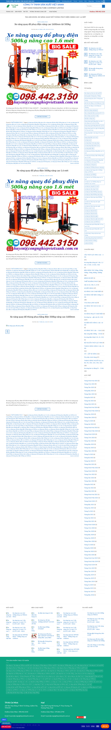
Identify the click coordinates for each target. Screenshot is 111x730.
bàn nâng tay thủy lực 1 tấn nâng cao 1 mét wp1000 (90, 665)
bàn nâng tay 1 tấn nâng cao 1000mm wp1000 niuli (19, 665)
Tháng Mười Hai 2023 (91, 427)
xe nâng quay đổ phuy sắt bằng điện (59, 143)
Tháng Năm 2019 (89, 581)
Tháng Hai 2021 (89, 518)
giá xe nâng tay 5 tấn (61, 676)
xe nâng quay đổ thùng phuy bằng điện (30, 142)
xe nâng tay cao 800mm (12, 689)
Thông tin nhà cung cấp (38, 11)
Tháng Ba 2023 (88, 457)
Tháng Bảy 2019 (89, 575)
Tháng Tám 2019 (89, 571)
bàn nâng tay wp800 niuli (40, 670)
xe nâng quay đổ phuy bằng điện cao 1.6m (32, 145)
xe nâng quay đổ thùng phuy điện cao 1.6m (37, 156)
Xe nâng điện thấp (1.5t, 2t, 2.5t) (94, 337)
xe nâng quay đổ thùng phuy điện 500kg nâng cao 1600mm (57, 145)
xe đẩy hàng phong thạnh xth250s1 (93, 238)
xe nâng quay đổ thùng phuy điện (40, 133)
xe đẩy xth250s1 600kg (91, 240)
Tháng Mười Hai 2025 (91, 380)
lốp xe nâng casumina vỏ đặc (91, 115)
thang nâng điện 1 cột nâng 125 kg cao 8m (94, 134)
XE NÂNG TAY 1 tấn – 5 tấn (92, 330)
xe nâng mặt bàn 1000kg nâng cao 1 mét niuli (80, 684)
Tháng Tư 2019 (88, 585)
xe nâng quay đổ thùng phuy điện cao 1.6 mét (26, 281)
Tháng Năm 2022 (89, 481)
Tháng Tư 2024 (88, 421)
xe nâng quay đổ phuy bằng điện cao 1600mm (39, 452)
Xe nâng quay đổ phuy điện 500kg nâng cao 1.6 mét (42, 171)
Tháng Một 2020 (89, 555)
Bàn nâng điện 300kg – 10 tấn (93, 334)
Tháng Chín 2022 (89, 474)
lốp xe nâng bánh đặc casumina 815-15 (94, 113)
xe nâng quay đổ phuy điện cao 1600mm (54, 126)
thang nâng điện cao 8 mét (91, 137)
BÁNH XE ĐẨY (88, 278)
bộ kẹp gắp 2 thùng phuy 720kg (92, 95)
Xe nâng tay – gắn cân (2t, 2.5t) (93, 317)
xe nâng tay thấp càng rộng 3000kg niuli (93, 198)
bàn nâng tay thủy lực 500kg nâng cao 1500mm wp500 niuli (72, 668)
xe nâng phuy (22, 307)
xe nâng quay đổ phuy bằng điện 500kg (27, 152)
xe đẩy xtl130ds (89, 243)
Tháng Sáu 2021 (89, 508)
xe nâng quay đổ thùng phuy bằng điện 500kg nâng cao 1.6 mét (35, 159)
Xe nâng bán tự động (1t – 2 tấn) (94, 368)
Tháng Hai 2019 (89, 591)
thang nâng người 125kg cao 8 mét (93, 676)
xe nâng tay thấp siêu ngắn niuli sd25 (94, 219)
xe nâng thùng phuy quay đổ (26, 138)
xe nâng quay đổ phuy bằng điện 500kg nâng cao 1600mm (63, 156)
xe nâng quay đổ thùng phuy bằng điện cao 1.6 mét (63, 159)
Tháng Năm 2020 (89, 541)
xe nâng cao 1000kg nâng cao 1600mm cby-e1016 (19, 684)
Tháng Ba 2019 (88, 588)
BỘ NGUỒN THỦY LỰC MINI (93, 342)
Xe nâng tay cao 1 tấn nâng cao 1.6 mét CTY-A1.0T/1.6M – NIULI (96, 62)
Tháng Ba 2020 (88, 548)
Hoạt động (53, 11)
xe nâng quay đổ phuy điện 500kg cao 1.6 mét (20, 283)
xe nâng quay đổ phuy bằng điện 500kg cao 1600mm (28, 306)
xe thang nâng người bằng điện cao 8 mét (93, 229)
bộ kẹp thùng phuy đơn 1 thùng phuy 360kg (94, 99)
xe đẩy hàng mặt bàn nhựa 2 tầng (15, 692)
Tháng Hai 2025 (89, 400)
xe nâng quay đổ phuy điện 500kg (62, 147)
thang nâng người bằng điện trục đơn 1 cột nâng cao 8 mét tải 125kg (94, 122)
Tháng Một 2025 (89, 404)
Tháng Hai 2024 (89, 424)
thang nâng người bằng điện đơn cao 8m (94, 125)
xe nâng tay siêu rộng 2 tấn (91, 189)
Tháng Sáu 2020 (89, 538)
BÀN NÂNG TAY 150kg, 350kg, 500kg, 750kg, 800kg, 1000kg (93, 271)
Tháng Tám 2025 (89, 387)
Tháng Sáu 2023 (89, 447)
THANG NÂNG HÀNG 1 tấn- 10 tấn (94, 347)
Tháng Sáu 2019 (89, 578)
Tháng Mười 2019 (89, 564)
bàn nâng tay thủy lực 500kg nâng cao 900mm (44, 668)
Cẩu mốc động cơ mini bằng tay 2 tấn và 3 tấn (95, 645)
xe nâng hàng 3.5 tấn (38, 684)
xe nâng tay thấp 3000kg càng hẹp (93, 191)
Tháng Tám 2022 (89, 477)
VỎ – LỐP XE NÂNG (90, 354)
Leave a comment (74, 163)
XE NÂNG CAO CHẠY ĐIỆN (92, 291)
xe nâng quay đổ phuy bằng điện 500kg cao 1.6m (31, 127)
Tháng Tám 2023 (89, 441)
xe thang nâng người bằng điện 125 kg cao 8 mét (94, 225)
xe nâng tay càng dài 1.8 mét (92, 186)
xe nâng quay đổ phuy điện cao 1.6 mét (20, 293)
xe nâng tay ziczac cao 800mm (92, 221)
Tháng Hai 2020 (89, 551)
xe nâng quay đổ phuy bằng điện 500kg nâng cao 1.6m (39, 131)
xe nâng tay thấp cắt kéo (91, 210)
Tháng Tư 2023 (88, 454)
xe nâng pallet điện (89, 148)
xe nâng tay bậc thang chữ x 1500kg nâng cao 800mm (93, 171)
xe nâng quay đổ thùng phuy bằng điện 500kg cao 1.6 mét (26, 270)
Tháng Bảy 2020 (89, 534)
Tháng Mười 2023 (89, 434)
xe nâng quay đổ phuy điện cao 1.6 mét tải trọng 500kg (35, 290)
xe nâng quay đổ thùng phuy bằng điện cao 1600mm (24, 309)
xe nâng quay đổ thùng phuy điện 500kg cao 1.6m (21, 151)
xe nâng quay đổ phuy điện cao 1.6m (35, 135)
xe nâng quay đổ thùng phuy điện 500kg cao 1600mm (53, 142)
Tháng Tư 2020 (88, 544)
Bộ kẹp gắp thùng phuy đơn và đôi (96, 69)
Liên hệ (80, 1)
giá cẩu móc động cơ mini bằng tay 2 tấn (94, 103)
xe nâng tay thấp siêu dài (91, 213)
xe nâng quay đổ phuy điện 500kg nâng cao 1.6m (56, 135)
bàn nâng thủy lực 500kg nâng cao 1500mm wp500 (90, 670)
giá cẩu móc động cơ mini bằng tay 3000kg (93, 106)
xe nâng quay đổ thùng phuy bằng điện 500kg (64, 131)
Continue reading (42, 116)
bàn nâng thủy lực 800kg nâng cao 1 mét (16, 673)
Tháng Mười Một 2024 (91, 411)
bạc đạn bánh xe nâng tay (13, 676)
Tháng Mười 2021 (89, 501)
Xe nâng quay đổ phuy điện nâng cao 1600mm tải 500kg (42, 24)
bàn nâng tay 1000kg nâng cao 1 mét (67, 665)
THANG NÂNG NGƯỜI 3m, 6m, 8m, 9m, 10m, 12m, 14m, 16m (94, 362)
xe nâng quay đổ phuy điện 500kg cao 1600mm (60, 133)
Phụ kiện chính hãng (90, 357)
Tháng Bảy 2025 (89, 390)
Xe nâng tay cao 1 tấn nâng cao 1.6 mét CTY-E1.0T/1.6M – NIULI (96, 55)
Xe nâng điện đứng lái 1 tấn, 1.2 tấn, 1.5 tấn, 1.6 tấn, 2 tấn (93, 263)
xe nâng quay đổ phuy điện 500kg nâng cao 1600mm (31, 288)
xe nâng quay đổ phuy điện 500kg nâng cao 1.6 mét (57, 122)
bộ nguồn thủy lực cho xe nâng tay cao (45, 676)
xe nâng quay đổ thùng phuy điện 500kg (34, 149)
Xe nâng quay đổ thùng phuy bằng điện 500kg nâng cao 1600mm (42, 317)
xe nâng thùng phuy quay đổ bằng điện (43, 151)
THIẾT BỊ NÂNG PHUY (16, 122)
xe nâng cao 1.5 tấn (56, 681)
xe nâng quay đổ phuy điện (57, 124)
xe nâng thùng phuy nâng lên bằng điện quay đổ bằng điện (45, 154)
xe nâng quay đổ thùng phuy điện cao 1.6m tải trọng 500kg (58, 149)
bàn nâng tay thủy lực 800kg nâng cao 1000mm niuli (19, 670)
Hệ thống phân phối (67, 1)
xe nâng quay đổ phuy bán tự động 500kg (20, 275)
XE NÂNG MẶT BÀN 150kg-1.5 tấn (93, 296)
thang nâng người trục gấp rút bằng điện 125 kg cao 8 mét (94, 129)
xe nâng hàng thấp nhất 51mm (92, 145)
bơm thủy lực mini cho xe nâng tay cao (84, 673)
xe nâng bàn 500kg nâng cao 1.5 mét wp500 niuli (38, 679)
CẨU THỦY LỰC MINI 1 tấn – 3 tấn (93, 256)
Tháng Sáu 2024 (89, 414)
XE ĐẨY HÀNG (88, 288)
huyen (52, 29)
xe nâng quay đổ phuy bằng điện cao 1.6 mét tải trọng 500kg (56, 129)
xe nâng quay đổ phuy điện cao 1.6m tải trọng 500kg (50, 152)
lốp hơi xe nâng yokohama (91, 110)
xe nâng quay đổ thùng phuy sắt (72, 687)
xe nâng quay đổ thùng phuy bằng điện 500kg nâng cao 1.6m (35, 124)
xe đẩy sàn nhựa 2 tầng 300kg (31, 692)
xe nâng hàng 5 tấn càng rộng (92, 143)
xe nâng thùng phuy (68, 152)
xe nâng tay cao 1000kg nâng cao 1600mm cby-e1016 (93, 182)
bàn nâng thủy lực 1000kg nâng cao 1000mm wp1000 (41, 673)
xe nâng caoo (88, 140)
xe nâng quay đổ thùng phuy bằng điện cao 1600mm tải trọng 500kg (34, 143)
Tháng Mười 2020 (89, 524)
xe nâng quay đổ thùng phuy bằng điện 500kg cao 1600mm (20, 272)
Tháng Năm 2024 (89, 417)
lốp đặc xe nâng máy (89, 118)
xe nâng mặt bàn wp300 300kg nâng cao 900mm (19, 687)
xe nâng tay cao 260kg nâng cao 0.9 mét (91, 687)
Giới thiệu (57, 1)
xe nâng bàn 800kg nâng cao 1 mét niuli (61, 679)
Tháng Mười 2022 (89, 471)
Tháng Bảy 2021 (89, 504)
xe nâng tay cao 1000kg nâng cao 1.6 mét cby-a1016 (33, 689)
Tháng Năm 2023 (89, 451)
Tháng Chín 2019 (89, 568)
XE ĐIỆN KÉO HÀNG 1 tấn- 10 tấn (93, 324)
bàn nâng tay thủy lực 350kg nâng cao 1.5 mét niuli (19, 668)
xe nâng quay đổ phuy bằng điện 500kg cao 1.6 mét (28, 158)
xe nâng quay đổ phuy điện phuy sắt (36, 122)
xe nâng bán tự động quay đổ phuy (56, 136)
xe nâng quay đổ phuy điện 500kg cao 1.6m (61, 161)
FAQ (85, 1)
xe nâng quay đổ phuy (18, 274)
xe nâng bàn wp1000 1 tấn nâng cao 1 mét (17, 681)
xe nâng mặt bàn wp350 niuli (39, 687)
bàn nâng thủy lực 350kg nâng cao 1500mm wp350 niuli (61, 670)
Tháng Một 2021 (89, 521)
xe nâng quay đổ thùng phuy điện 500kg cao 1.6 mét (28, 129)
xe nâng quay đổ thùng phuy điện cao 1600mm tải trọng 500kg (38, 147)
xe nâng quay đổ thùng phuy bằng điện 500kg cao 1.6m (19, 295)
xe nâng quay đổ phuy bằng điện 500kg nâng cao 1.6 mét (47, 138)
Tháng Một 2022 (89, 491)
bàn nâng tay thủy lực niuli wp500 (93, 93)
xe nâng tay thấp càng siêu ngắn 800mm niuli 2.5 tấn (92, 207)
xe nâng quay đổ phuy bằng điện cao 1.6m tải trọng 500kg (30, 126)
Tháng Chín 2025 (89, 384)
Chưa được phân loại (90, 302)
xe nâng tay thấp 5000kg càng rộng (78, 689)
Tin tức (75, 1)
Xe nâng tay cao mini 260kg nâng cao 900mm (96, 48)
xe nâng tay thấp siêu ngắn (91, 216)
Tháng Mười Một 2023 (91, 431)
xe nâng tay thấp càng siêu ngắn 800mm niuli (92, 202)
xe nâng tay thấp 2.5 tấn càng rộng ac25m (58, 689)
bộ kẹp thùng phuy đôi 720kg (27, 676)
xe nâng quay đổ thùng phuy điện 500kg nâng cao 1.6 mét (44, 454)
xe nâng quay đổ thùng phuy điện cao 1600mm (27, 304)
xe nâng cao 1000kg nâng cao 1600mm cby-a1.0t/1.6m (88, 681)
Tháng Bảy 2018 (89, 595)
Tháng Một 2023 (89, 464)
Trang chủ (9, 11)
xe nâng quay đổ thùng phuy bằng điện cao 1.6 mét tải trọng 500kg (29, 140)
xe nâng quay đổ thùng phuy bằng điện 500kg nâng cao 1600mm (30, 277)
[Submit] (103, 6)
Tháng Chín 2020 (89, 528)
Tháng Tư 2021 (88, 511)
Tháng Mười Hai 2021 (91, 494)
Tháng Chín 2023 (89, 437)
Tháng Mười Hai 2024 (91, 407)
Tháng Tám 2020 (89, 531)
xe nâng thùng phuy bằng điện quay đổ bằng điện (28, 291)
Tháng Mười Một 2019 (91, 561)
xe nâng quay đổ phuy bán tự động (54, 140)
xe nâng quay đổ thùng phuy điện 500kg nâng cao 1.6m (24, 284)
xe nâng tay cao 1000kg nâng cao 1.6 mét (94, 178)
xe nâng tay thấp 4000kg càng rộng (93, 194)
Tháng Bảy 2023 (89, 444)
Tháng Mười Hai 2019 (91, 558)
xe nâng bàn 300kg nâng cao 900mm (16, 679)
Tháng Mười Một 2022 (91, 467)
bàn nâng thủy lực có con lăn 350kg (65, 673)
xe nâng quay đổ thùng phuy (43, 161)
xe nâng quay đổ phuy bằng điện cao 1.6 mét (22, 300)
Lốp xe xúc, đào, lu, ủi (90, 285)
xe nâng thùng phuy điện (59, 151)
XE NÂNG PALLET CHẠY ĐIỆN (93, 313)
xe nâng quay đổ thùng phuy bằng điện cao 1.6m (24, 302)
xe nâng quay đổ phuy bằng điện (27, 286)
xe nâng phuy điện (63, 154)
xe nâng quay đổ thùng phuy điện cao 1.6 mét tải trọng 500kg (32, 136)
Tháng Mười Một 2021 (91, 498)
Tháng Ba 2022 (88, 484)
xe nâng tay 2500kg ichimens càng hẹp (94, 167)
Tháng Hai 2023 (89, 461)
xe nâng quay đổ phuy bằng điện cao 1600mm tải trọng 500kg (56, 158)
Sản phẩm (18, 11)
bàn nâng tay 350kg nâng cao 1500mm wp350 (44, 665)
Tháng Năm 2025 (89, 394)
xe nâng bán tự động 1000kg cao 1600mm (39, 681)
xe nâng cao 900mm (67, 681)
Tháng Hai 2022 (89, 488)
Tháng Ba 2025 (88, 397)
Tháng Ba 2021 (88, 514)
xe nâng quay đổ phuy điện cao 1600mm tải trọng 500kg (58, 127)
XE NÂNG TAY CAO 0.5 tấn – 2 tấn (93, 307)
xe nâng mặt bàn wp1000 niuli (55, 687)
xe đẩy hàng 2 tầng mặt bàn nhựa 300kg (93, 234)
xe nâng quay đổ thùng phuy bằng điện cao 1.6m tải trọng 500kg (26, 279)
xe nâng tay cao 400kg (90, 174)
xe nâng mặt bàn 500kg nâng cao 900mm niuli (56, 684)
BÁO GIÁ (105, 726)
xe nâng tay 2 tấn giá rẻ (90, 164)
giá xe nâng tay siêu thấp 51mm (76, 676)
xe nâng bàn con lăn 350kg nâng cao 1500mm (84, 679)
